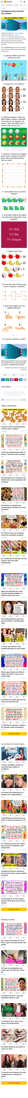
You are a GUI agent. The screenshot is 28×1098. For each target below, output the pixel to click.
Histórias (3, 484)
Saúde (2, 1051)
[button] (5, 375)
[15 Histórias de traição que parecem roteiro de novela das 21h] (14, 688)
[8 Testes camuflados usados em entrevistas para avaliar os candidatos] (14, 754)
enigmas (16, 33)
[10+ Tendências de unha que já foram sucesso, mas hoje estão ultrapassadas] (14, 547)
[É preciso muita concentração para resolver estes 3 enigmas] (14, 416)
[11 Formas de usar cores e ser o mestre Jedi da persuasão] (14, 1010)
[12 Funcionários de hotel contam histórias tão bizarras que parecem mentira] (14, 888)
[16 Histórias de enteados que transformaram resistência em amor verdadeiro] (14, 494)
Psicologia (3, 8)
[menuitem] (2, 5)
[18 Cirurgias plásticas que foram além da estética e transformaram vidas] (14, 608)
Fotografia (3, 974)
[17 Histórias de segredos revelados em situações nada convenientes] (14, 714)
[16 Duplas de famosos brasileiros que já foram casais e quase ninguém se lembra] (14, 860)
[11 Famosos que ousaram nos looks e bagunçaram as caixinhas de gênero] (14, 1061)
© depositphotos (7, 113)
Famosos (3, 650)
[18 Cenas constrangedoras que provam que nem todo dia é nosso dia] (14, 957)
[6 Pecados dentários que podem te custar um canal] (14, 1036)
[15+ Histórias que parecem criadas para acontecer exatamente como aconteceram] (14, 832)
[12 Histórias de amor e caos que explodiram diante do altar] (14, 985)
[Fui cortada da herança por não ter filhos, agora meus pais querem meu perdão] (14, 929)
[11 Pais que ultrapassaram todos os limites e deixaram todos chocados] (14, 441)
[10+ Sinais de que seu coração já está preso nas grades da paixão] (14, 522)
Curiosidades (4, 431)
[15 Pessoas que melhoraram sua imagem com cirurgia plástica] (14, 781)
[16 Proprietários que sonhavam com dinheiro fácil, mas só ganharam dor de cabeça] (14, 467)
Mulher (2, 565)
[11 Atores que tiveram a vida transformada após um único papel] (14, 635)
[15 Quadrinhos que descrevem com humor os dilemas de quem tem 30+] (14, 807)
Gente (2, 456)
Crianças (3, 511)
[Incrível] (8, 2)
